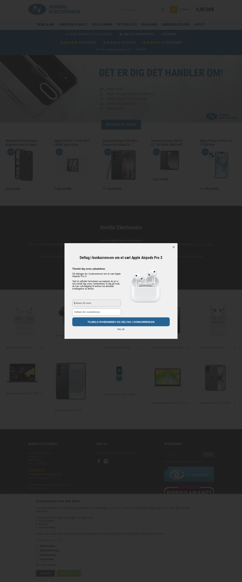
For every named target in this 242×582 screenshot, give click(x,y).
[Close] (174, 247)
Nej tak (121, 329)
